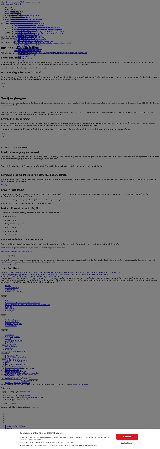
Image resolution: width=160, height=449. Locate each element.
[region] (80, 439)
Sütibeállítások (127, 443)
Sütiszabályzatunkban (90, 445)
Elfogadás (127, 437)
